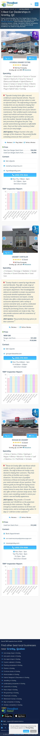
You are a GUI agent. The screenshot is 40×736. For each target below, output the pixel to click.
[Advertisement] (20, 618)
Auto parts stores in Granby (12, 656)
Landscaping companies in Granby (14, 683)
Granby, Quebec (16, 648)
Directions (27, 70)
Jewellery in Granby (9, 680)
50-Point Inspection (7, 21)
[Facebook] (2, 728)
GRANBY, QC (13, 9)
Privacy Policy (29, 728)
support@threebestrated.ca (15, 721)
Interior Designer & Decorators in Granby (16, 677)
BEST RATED (4, 9)
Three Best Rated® (19, 734)
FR (32, 9)
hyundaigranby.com (13, 171)
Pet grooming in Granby (11, 693)
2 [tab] (18, 53)
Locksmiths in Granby (10, 686)
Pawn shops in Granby (10, 690)
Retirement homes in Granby (12, 699)
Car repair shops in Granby (11, 659)
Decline (33, 731)
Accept (26, 731)
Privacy (4, 730)
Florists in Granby (9, 668)
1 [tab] (16, 53)
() (25, 65)
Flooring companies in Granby (12, 665)
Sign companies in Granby (11, 702)
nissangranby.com (12, 543)
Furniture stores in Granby (11, 671)
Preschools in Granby (10, 696)
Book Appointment (13, 534)
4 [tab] (21, 53)
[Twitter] (5, 728)
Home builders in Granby (11, 674)
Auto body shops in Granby (12, 653)
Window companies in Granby (12, 705)
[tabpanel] (20, 44)
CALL (8, 58)
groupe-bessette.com (14, 354)
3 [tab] (20, 431)
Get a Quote (10, 161)
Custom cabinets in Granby (12, 662)
